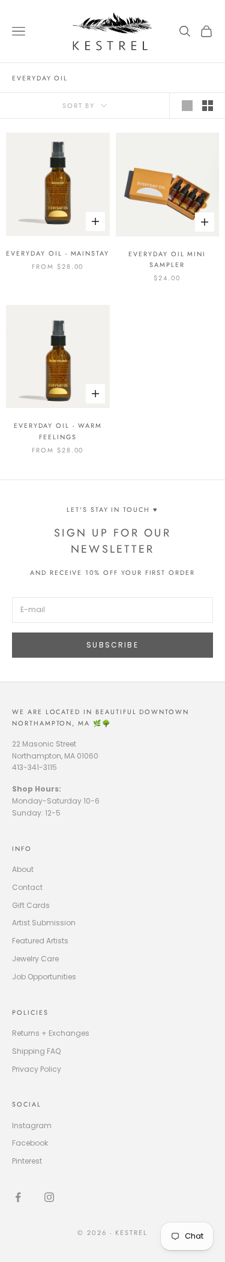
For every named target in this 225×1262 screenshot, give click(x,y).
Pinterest (27, 1161)
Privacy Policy (36, 1069)
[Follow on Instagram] (49, 1197)
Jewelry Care (35, 959)
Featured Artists (40, 941)
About (23, 869)
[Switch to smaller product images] (207, 105)
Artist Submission (44, 923)
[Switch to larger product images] (187, 105)
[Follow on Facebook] (18, 1197)
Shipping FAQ (36, 1051)
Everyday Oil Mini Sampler (167, 259)
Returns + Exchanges (50, 1033)
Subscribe (112, 645)
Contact (27, 887)
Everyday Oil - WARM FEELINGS (58, 431)
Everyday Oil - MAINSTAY (57, 253)
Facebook (30, 1143)
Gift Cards (31, 905)
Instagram (32, 1125)
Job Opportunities (44, 977)
